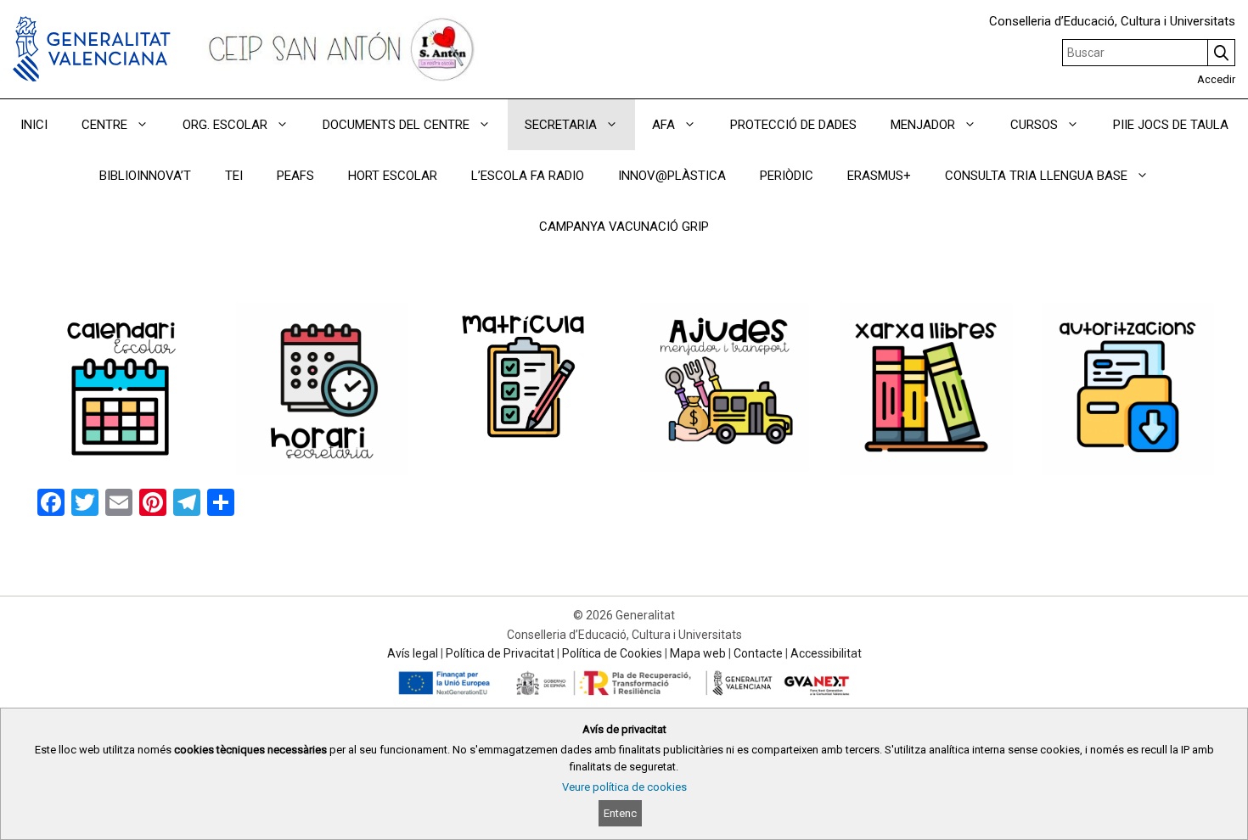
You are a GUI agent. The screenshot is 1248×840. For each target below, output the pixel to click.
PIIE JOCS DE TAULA (1170, 124)
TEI (234, 175)
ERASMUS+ (879, 175)
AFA (663, 124)
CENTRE (104, 124)
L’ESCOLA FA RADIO (527, 175)
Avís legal (412, 653)
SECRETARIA (561, 124)
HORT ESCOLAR (392, 175)
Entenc (620, 813)
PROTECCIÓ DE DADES (793, 124)
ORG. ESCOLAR (225, 124)
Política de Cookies (612, 653)
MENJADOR (923, 124)
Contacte (758, 653)
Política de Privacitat (500, 653)
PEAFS (295, 175)
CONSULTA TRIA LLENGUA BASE (1036, 175)
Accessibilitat (826, 653)
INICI (34, 124)
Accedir (1216, 79)
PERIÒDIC (786, 175)
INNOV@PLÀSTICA (672, 175)
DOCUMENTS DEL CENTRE (396, 124)
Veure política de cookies (624, 787)
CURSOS (1034, 124)
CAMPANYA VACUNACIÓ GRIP (624, 226)
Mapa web (698, 653)
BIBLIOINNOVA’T (145, 175)
